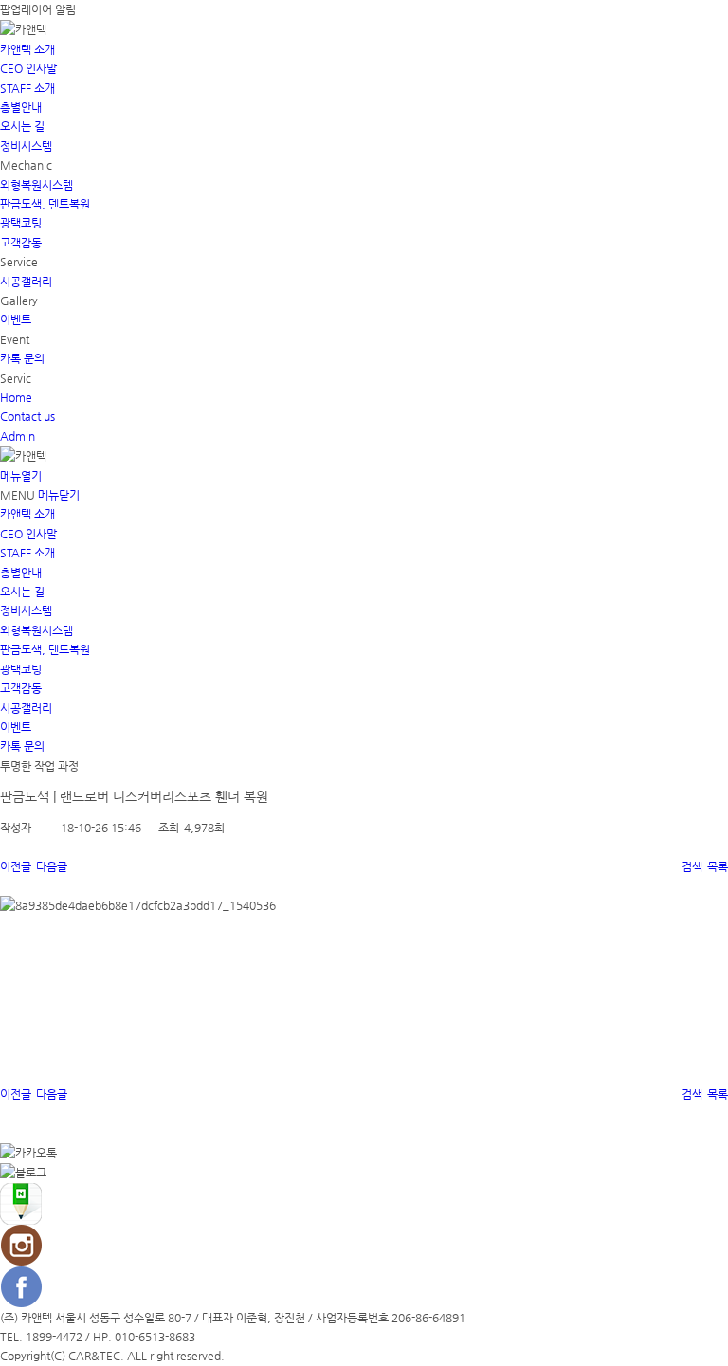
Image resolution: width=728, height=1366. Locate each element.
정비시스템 (26, 146)
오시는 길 (22, 126)
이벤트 (15, 319)
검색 (692, 866)
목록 (717, 866)
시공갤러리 (26, 281)
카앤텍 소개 (27, 49)
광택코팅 (21, 222)
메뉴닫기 (59, 494)
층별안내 (21, 107)
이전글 (15, 866)
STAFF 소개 (27, 88)
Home (16, 397)
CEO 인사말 (28, 68)
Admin (17, 436)
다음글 (51, 866)
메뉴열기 (21, 476)
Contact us (27, 416)
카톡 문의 (22, 358)
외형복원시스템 (36, 184)
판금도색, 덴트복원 (45, 203)
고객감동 (21, 242)
